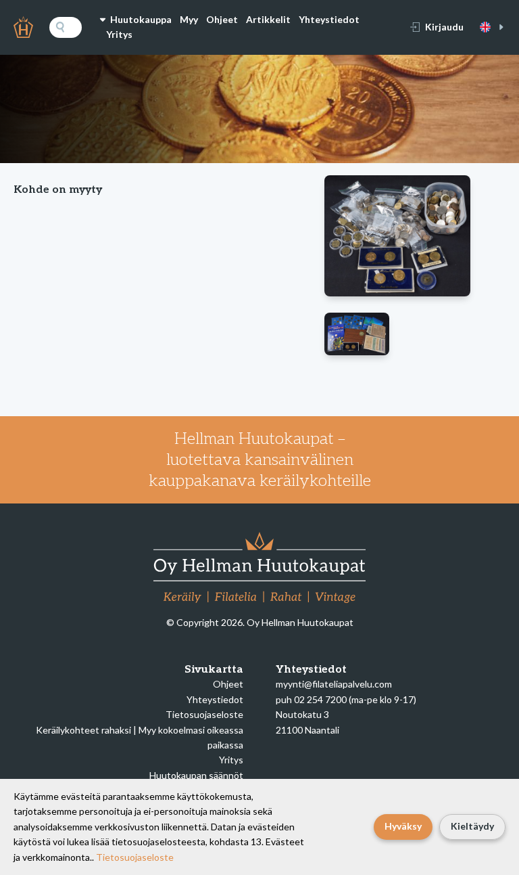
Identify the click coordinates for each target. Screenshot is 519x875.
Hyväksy (403, 826)
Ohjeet (222, 19)
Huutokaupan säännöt (196, 775)
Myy (189, 19)
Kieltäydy (472, 826)
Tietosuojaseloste (204, 714)
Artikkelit (268, 19)
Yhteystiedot (329, 19)
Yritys (119, 34)
